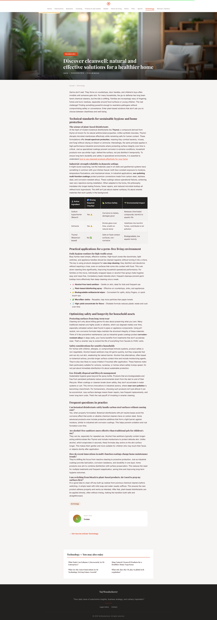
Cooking (79, 9)
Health (105, 9)
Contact (114, 607)
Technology (149, 9)
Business (69, 9)
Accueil (71, 86)
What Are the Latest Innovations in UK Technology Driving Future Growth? (83, 571)
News (126, 9)
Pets (133, 9)
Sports (140, 9)
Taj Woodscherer (108, 591)
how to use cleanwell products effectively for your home (103, 159)
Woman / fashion (163, 9)
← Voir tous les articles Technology (83, 534)
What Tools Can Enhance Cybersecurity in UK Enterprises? (86, 563)
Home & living (116, 9)
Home (49, 9)
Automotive (58, 9)
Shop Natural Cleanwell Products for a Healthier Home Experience (127, 563)
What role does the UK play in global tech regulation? (128, 571)
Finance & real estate (93, 9)
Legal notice (104, 607)
